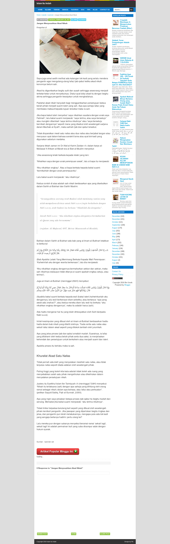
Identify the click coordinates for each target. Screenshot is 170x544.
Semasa (65, 9)
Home (40, 9)
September (116, 225)
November (116, 219)
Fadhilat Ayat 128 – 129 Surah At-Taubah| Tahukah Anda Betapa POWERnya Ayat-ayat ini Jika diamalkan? (122, 79)
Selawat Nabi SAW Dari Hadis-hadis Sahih (125, 124)
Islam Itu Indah (44, 3)
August (115, 228)
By (42, 19)
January (115, 248)
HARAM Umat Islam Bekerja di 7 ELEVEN (126, 60)
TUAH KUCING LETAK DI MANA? (126, 197)
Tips (88, 9)
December (116, 216)
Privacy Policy (117, 274)
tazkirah (82, 19)
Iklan (95, 9)
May (113, 237)
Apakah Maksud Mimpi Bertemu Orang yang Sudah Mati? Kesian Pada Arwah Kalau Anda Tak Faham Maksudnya (122, 103)
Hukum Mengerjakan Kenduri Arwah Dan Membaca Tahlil (122, 142)
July (113, 231)
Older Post (105, 534)
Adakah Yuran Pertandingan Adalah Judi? (120, 42)
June (114, 234)
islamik (74, 19)
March (114, 243)
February (115, 245)
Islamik (48, 9)
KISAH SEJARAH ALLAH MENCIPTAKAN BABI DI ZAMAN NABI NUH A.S (122, 162)
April (114, 240)
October (115, 222)
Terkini (57, 9)
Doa (82, 9)
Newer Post (42, 534)
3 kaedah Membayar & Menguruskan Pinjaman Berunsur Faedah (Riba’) (122, 24)
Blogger (127, 285)
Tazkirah (74, 9)
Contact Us (105, 9)
